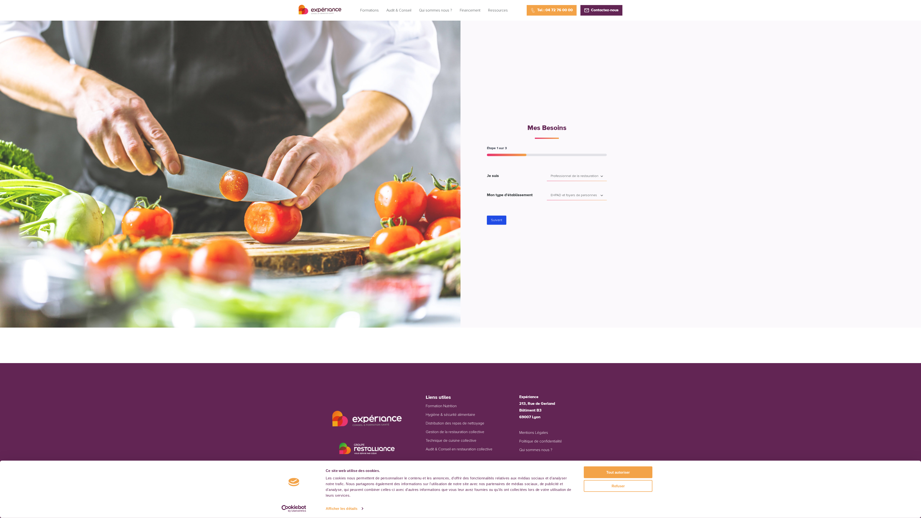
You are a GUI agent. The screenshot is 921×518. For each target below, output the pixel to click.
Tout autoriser (618, 472)
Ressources (498, 10)
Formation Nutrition (441, 406)
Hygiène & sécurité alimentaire (450, 415)
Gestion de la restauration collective (455, 432)
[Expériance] (320, 13)
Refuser (618, 486)
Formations (369, 10)
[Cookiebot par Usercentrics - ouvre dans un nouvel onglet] (294, 508)
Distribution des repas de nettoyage (455, 423)
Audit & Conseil (398, 10)
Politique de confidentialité (540, 441)
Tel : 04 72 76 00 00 (555, 10)
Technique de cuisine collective (451, 440)
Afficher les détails (341, 508)
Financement (470, 10)
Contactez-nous (605, 10)
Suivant (496, 220)
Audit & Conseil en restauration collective (459, 449)
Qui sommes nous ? (435, 10)
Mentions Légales (533, 433)
